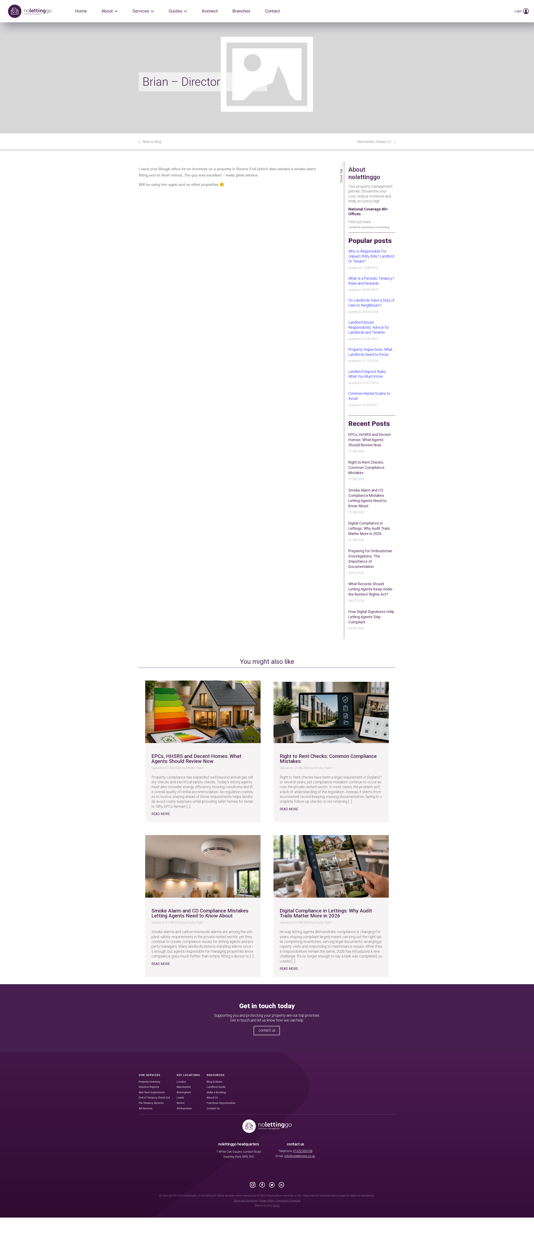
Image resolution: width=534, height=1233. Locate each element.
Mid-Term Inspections (152, 1092)
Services (140, 11)
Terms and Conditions (246, 1200)
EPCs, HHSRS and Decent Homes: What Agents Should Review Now (369, 439)
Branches (241, 11)
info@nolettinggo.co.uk (299, 1156)
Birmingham (184, 1092)
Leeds (180, 1097)
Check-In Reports (149, 1086)
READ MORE (160, 814)
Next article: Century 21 (374, 142)
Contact (272, 11)
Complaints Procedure (288, 1200)
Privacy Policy (267, 1200)
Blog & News (214, 1081)
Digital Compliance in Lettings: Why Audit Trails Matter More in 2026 (369, 528)
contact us (267, 1030)
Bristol (180, 1103)
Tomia (276, 1205)
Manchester (184, 1086)
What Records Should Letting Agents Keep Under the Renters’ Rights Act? (370, 589)
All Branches (184, 1108)
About (107, 11)
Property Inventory (149, 1081)
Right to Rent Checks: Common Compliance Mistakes (366, 467)
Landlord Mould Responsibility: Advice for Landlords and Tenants (368, 327)
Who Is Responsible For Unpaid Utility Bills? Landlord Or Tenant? (371, 256)
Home (81, 11)
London (181, 1081)
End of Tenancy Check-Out (154, 1097)
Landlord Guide (216, 1086)
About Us (212, 1097)
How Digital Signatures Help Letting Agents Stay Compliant (371, 616)
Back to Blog (152, 142)
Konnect (210, 11)
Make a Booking (216, 1092)
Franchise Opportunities (221, 1103)
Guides (175, 11)
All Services (145, 1108)
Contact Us (213, 1108)
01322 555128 (302, 1151)
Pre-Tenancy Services (151, 1103)
